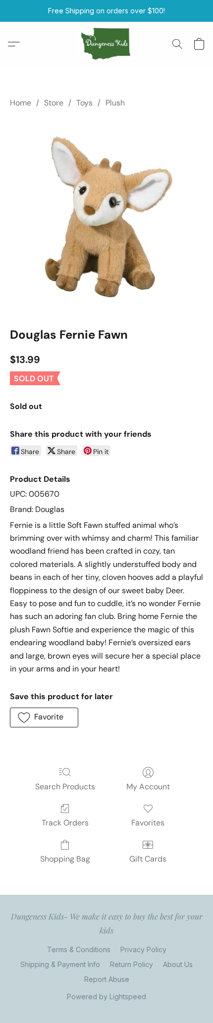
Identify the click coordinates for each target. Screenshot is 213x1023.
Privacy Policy (143, 949)
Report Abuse (106, 979)
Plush (115, 103)
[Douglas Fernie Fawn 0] (106, 215)
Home (20, 103)
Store (53, 103)
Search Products (65, 786)
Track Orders (65, 823)
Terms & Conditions (78, 949)
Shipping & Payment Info (60, 964)
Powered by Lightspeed (106, 996)
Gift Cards (147, 859)
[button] (107, 44)
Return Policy (131, 964)
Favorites (147, 823)
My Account (148, 786)
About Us (178, 964)
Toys (84, 103)
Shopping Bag (65, 859)
